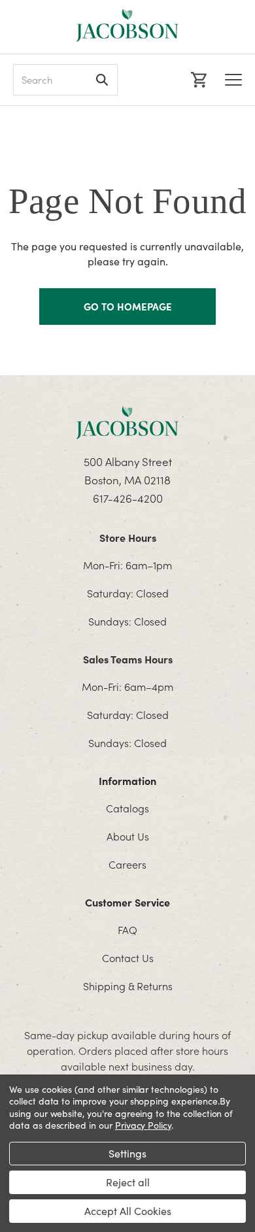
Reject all (128, 1182)
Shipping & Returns (128, 985)
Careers (127, 864)
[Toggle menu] (233, 79)
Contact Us (128, 957)
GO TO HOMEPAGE (128, 306)
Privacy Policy (143, 1125)
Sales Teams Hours (128, 659)
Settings (127, 1153)
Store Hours (127, 537)
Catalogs (127, 808)
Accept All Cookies (127, 1211)
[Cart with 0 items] (197, 80)
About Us (128, 836)
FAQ (127, 929)
